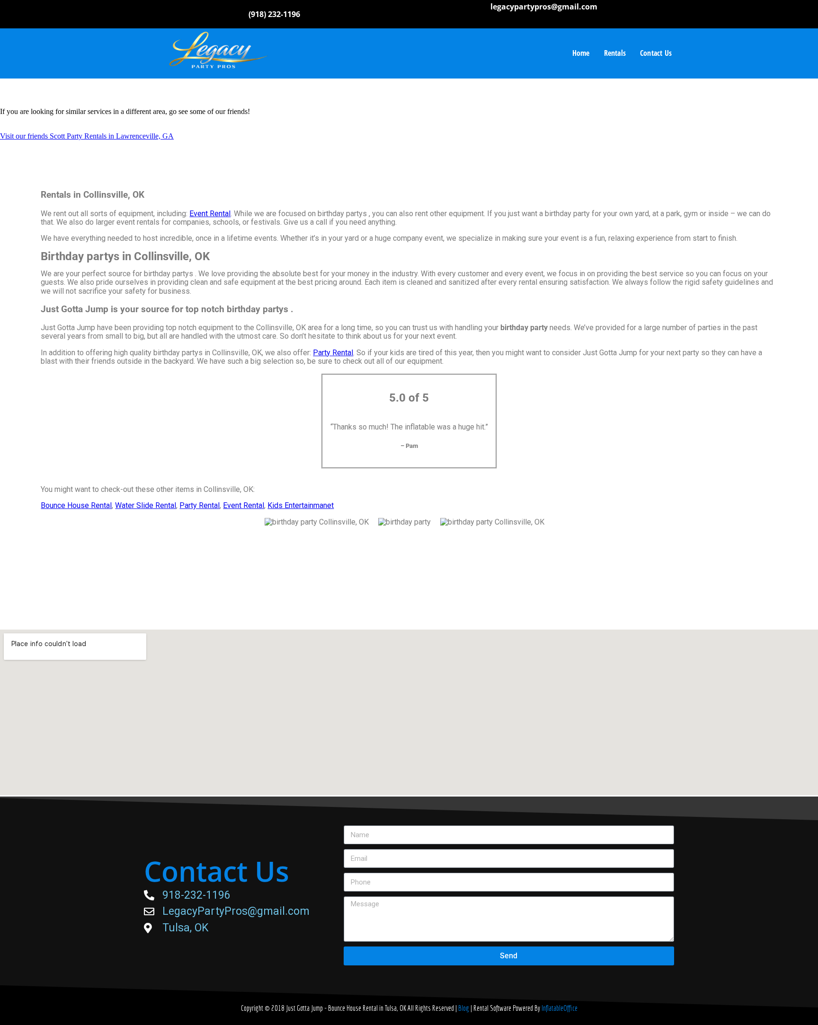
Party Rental (333, 352)
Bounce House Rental (76, 505)
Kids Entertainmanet (300, 505)
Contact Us (656, 53)
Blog (464, 1008)
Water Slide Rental (145, 505)
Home (581, 53)
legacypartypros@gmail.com (543, 6)
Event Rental (210, 213)
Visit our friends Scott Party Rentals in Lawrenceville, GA (87, 136)
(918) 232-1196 (274, 14)
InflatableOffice (560, 1008)
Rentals (615, 53)
